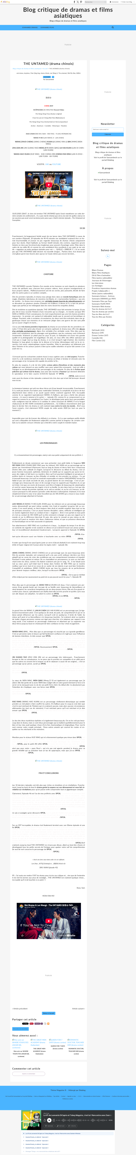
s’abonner (50, 1126)
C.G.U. (80, 1096)
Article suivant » (78, 1009)
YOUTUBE (56, 164)
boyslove (26, 73)
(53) (97, 338)
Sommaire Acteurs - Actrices (103, 296)
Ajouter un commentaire (28, 1074)
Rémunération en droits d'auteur (92, 1096)
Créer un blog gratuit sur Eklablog (42, 1096)
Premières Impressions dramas (104, 288)
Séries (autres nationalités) (102, 294)
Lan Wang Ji (54, 73)
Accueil (45, 69)
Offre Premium (106, 1096)
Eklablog (82, 1090)
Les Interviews (97, 283)
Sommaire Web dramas (101, 307)
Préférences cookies (68, 1098)
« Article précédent (19, 1009)
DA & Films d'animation (101, 275)
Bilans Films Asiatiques (101, 273)
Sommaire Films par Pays (102, 301)
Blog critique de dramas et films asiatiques (68, 13)
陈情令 (78, 73)
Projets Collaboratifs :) (100, 291)
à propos (73, 1126)
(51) (98, 341)
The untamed (62, 73)
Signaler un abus (71, 1096)
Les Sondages (97, 286)
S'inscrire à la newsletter (20, 1029)
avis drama (20, 73)
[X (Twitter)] (77, 2)
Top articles (56, 1096)
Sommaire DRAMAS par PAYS (104, 299)
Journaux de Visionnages (101, 281)
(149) (98, 333)
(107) (100, 335)
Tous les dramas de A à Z (102, 309)
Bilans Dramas (97, 270)
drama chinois (45, 73)
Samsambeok (112, 157)
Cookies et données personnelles (120, 1096)
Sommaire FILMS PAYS (101, 304)
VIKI (47, 164)
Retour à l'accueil (48, 1013)
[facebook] (74, 2)
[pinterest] (81, 2)
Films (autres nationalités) (102, 278)
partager (62, 1126)
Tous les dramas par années (103, 312)
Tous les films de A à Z (100, 314)
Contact (63, 1096)
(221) (98, 330)
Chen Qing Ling (35, 73)
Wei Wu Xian (72, 73)
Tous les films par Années (102, 317)
